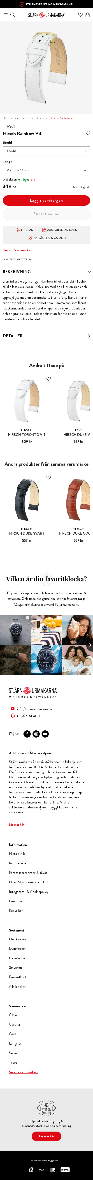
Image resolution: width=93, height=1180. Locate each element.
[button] (46, 150)
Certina (14, 1024)
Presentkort (17, 977)
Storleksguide (81, 187)
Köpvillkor (16, 910)
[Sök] (12, 15)
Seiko (13, 1053)
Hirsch (39, 118)
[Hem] (46, 14)
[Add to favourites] (88, 133)
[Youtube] (45, 734)
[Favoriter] (80, 15)
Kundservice (17, 863)
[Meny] (6, 15)
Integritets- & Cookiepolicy (28, 891)
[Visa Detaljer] (89, 336)
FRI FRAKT (28, 230)
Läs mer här (16, 824)
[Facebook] (27, 734)
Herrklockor (17, 939)
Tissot (13, 1062)
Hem (6, 118)
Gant (12, 1034)
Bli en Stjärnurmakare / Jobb (29, 882)
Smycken (15, 967)
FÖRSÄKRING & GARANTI (49, 238)
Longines (15, 1043)
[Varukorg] (88, 15)
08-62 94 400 (28, 716)
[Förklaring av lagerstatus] (33, 179)
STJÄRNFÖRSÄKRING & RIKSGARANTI (49, 4)
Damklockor (17, 948)
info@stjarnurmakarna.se (35, 708)
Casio (13, 1014)
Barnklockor (17, 958)
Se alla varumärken (23, 1072)
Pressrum (15, 901)
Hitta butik (17, 853)
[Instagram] (36, 734)
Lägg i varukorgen (46, 200)
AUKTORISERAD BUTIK (62, 230)
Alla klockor (17, 986)
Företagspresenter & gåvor (28, 872)
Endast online (46, 213)
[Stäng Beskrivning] (89, 272)
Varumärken (22, 118)
